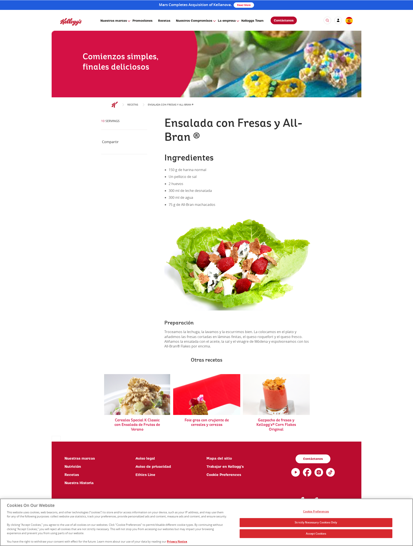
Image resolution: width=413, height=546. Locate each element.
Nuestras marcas (113, 20)
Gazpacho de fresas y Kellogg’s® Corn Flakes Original (276, 425)
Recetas (164, 20)
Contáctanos (284, 20)
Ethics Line (145, 475)
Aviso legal (145, 458)
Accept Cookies (316, 533)
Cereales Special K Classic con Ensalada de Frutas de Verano (137, 425)
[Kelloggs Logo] (115, 105)
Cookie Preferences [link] (223, 475)
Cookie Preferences (316, 512)
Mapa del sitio (219, 458)
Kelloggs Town (252, 20)
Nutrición (73, 466)
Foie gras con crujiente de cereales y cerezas (207, 422)
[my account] (338, 20)
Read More (244, 5)
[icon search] (327, 20)
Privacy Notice (177, 541)
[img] (206, 74)
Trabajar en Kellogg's (225, 466)
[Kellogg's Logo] (67, 27)
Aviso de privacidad (153, 466)
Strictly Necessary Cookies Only (316, 522)
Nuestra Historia (79, 483)
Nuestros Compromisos (194, 20)
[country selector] (349, 21)
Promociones (143, 20)
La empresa (227, 20)
